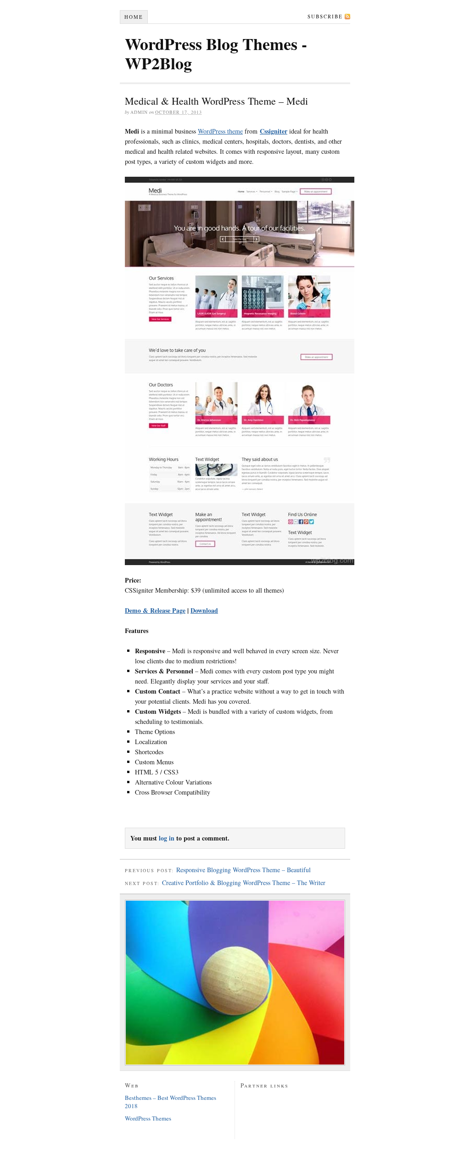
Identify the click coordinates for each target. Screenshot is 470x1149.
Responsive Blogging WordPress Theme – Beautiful (243, 869)
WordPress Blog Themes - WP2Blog (216, 53)
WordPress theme (220, 131)
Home (133, 16)
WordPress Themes (148, 1118)
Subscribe (325, 16)
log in (166, 838)
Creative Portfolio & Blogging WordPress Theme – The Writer (243, 882)
